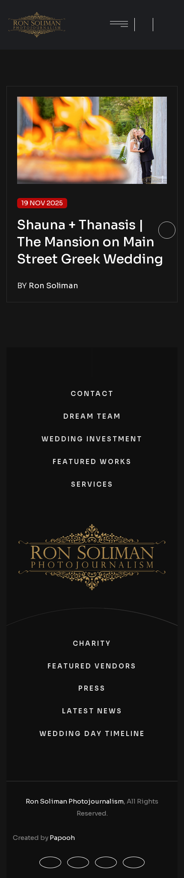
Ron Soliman (53, 285)
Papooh (62, 838)
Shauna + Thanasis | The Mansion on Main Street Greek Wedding (90, 242)
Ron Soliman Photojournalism (75, 801)
